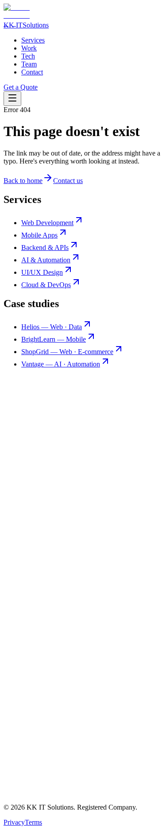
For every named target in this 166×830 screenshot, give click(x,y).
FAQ (28, 735)
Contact (32, 72)
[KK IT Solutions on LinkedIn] (83, 603)
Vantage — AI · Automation (60, 364)
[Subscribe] (133, 796)
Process (31, 727)
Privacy (14, 822)
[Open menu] (12, 98)
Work (29, 48)
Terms (33, 822)
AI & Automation (45, 260)
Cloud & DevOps (46, 284)
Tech (28, 56)
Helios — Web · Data (51, 327)
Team (29, 64)
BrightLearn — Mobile (53, 339)
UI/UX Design (42, 272)
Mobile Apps (39, 235)
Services (33, 40)
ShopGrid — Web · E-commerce (67, 351)
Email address (23, 798)
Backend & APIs (45, 247)
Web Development (47, 222)
